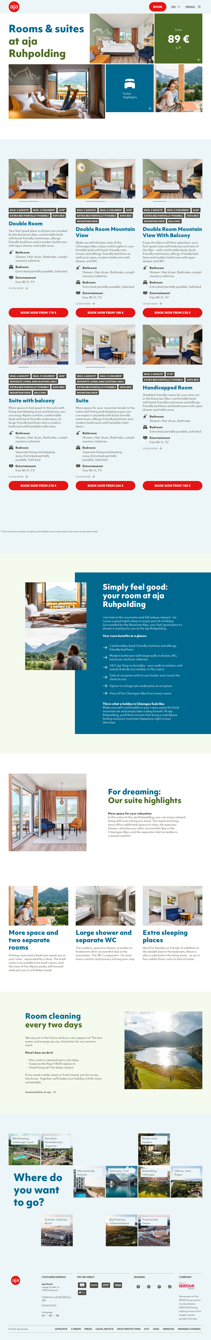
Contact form (49, 1304)
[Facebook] (138, 1287)
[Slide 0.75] (54, 367)
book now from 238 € (172, 312)
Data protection (128, 1328)
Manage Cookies (189, 1328)
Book (157, 7)
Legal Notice (105, 1328)
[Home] (14, 6)
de (50, 1315)
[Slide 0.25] (34, 367)
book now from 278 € (38, 485)
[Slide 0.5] (48, 201)
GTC (146, 1328)
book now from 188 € (105, 312)
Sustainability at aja (38, 1092)
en (173, 7)
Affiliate (61, 1328)
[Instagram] (148, 1287)
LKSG (156, 1328)
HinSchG (168, 1328)
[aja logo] (16, 1299)
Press (88, 1328)
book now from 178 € (38, 312)
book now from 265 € (105, 485)
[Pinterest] (159, 1287)
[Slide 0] (28, 201)
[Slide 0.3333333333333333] (172, 201)
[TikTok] (169, 1287)
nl (57, 1315)
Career (76, 1328)
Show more (16, 288)
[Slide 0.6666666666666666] (185, 201)
